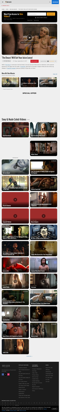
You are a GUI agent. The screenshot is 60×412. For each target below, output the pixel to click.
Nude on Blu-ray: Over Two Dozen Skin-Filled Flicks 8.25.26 (24, 385)
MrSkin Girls (6, 5)
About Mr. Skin (49, 367)
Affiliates (48, 369)
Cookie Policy (35, 378)
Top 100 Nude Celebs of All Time (24, 378)
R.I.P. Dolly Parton (23, 381)
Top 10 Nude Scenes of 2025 (24, 370)
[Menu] (2, 2)
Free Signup (51, 14)
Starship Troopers (11, 68)
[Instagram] (8, 374)
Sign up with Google (42, 17)
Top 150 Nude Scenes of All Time (24, 374)
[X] (6, 374)
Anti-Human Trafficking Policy (37, 389)
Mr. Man (48, 379)
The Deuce (8, 64)
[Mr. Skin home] (8, 2)
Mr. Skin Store (49, 377)
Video (7, 9)
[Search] (49, 2)
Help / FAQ (34, 372)
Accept (54, 408)
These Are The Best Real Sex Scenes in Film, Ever (24, 396)
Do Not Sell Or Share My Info (37, 383)
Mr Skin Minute (13, 9)
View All (55, 74)
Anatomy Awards (23, 367)
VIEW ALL (17, 405)
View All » (29, 356)
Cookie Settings (35, 380)
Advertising (48, 371)
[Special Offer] (29, 106)
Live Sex (47, 381)
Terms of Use (36, 20)
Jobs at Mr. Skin (49, 375)
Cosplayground (49, 373)
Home (3, 9)
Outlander (22, 66)
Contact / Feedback (36, 368)
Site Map (34, 370)
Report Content (36, 386)
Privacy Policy (30, 20)
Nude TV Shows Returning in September (22, 391)
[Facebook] (3, 374)
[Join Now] (55, 2)
